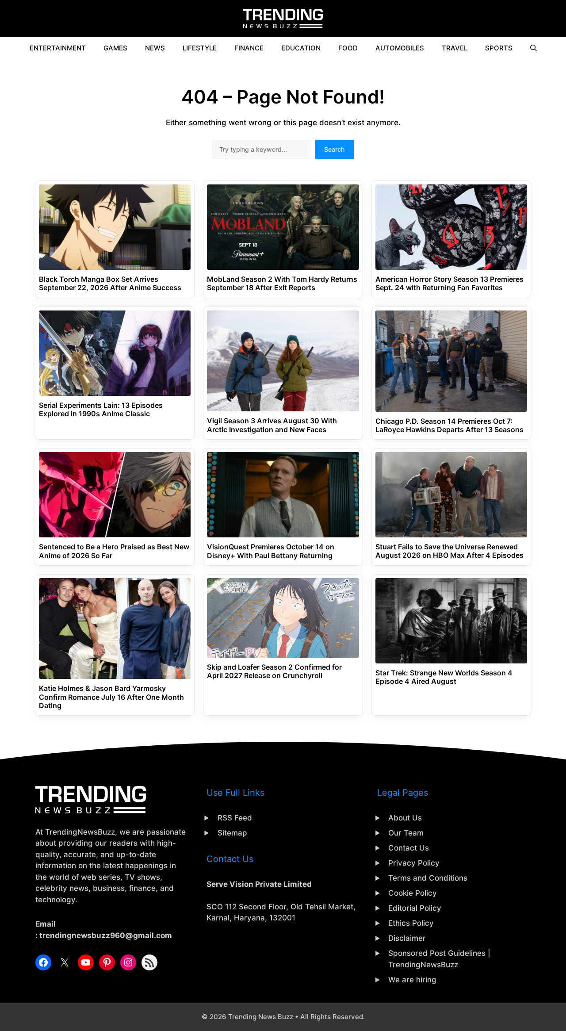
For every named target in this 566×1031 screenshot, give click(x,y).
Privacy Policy (414, 863)
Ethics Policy (411, 923)
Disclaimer (407, 938)
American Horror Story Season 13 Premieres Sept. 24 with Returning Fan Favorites (449, 283)
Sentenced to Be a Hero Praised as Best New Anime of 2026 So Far (114, 551)
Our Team (406, 832)
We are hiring (412, 979)
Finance (249, 48)
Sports (498, 48)
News (155, 48)
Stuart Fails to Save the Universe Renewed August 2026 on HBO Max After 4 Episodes (449, 551)
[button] (533, 48)
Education (301, 48)
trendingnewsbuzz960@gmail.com (105, 935)
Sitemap (232, 832)
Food (348, 48)
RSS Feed (235, 817)
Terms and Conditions (427, 878)
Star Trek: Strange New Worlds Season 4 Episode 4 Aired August (443, 677)
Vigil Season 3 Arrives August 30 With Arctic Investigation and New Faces (272, 425)
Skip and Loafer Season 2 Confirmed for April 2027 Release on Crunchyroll (274, 671)
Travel (454, 48)
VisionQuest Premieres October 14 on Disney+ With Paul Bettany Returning (270, 551)
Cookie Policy (412, 893)
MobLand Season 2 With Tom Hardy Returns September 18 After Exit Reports (282, 283)
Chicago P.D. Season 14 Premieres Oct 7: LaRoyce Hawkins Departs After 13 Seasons (449, 425)
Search (334, 149)
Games (115, 48)
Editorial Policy (414, 908)
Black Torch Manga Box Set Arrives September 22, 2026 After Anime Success (110, 283)
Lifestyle (200, 48)
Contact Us (408, 847)
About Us (405, 817)
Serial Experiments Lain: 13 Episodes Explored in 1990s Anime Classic (101, 409)
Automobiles (399, 48)
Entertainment (58, 48)
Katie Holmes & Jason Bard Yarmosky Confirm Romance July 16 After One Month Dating (111, 696)
